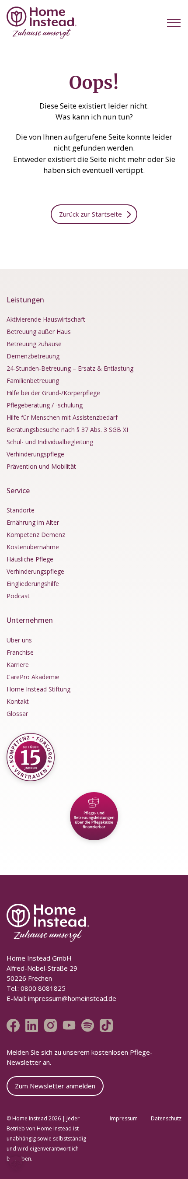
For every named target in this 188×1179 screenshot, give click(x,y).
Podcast (18, 596)
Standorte (21, 510)
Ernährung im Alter (33, 522)
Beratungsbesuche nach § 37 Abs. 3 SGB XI (67, 429)
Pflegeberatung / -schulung (45, 405)
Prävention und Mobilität (41, 466)
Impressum (124, 1118)
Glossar (17, 713)
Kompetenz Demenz (36, 534)
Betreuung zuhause (34, 344)
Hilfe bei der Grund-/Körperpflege (53, 393)
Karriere (18, 664)
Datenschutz (166, 1118)
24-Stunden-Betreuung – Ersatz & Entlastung (70, 368)
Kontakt (18, 701)
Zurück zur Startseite (90, 214)
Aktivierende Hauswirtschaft (46, 319)
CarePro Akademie (33, 677)
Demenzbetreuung (33, 356)
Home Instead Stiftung (38, 689)
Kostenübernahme (33, 547)
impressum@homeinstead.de (72, 998)
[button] (173, 22)
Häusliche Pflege (30, 559)
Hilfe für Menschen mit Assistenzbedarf (62, 417)
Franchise (20, 652)
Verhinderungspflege (35, 454)
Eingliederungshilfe (33, 583)
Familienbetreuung (33, 380)
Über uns (19, 640)
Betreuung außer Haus (39, 331)
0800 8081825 (42, 988)
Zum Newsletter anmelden (55, 1085)
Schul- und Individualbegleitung (50, 442)
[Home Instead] (42, 23)
